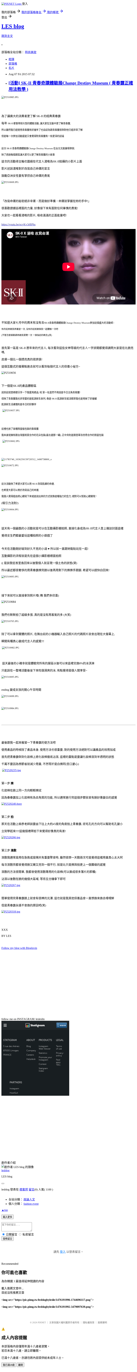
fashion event (31, 1203)
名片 (11, 67)
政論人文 (29, 1199)
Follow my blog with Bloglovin (19, 948)
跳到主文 (7, 35)
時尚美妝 (30, 52)
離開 (20, 1365)
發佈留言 (7, 1238)
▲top (4, 1210)
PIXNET (42, 1322)
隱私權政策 (88, 1322)
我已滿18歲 (9, 1365)
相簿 (11, 59)
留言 (31, 1189)
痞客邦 (23, 1189)
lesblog (5, 1170)
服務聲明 (102, 1322)
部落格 (13, 63)
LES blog (12, 26)
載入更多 (7, 1217)
